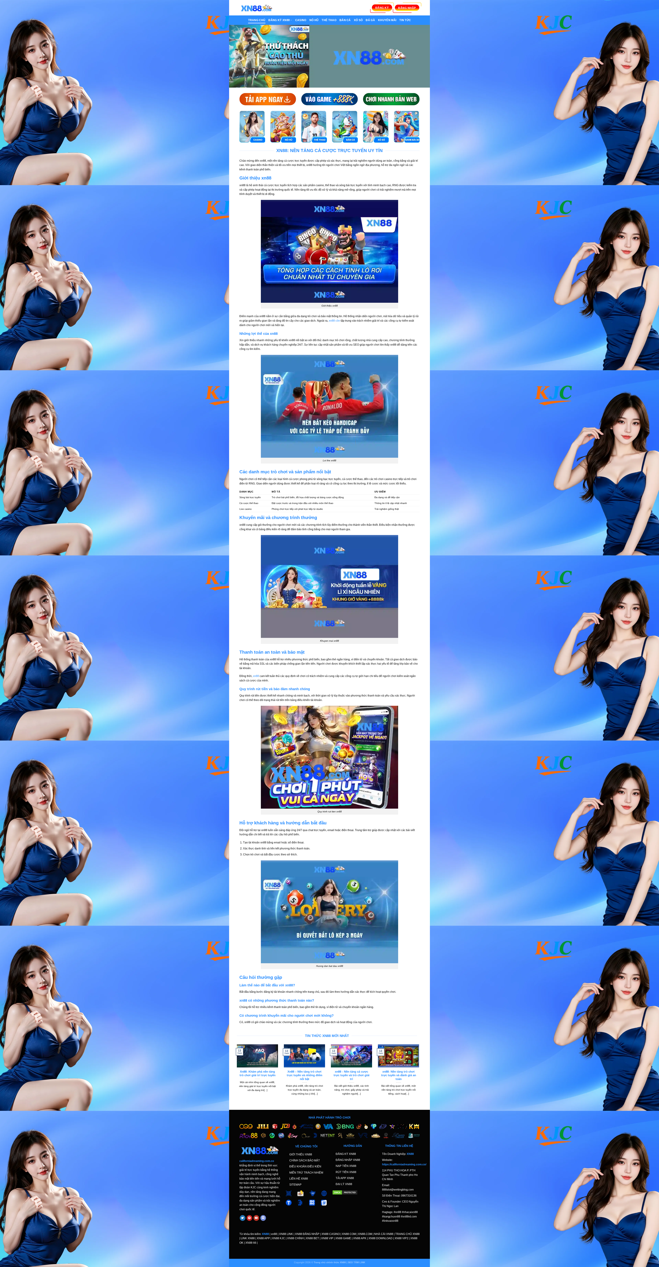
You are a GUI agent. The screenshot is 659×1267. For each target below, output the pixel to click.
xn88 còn (334, 320)
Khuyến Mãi (387, 20)
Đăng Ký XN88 (279, 20)
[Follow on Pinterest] (249, 1218)
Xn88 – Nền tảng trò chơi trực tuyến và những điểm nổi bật (304, 1075)
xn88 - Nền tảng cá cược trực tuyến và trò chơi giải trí (351, 1075)
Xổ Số (358, 20)
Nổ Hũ (314, 20)
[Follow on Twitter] (242, 1218)
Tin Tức (405, 20)
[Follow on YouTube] (256, 1218)
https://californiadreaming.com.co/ (404, 1164)
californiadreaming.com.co (256, 1161)
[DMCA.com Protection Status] (345, 1192)
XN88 (265, 1234)
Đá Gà (370, 20)
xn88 (256, 676)
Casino (300, 20)
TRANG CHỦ (256, 20)
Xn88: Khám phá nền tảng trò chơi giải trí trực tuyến (257, 1073)
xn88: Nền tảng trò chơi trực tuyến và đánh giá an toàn (398, 1075)
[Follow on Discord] (263, 1218)
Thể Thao (329, 20)
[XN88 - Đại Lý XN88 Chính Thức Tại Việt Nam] (256, 8)
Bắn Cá (345, 20)
